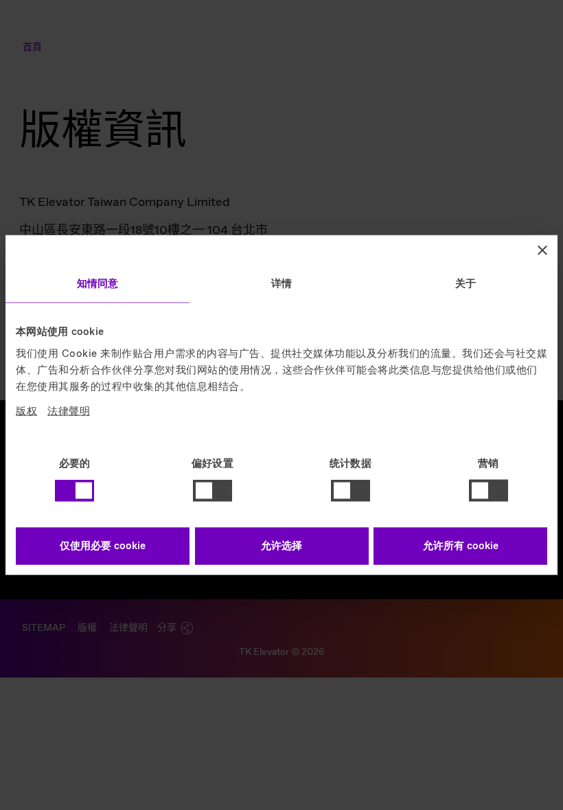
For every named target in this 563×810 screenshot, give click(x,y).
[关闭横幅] (542, 250)
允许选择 (281, 546)
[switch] (212, 491)
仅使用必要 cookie (103, 546)
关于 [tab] (465, 284)
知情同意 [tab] (97, 284)
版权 (26, 411)
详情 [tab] (281, 284)
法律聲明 (68, 411)
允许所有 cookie (460, 546)
